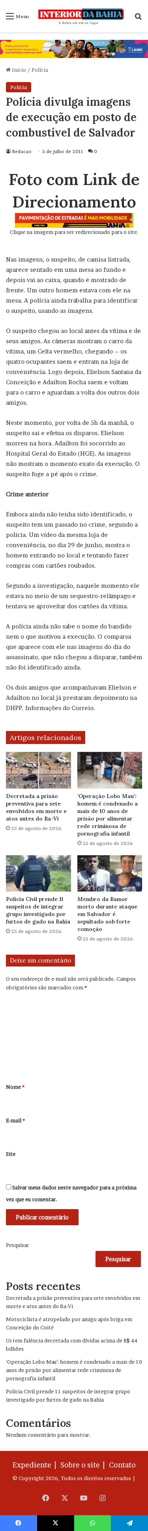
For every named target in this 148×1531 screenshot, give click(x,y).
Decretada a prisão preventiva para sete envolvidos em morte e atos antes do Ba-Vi (36, 807)
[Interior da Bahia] (81, 16)
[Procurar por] (138, 19)
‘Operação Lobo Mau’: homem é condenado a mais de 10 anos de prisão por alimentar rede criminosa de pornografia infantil (107, 815)
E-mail (15, 1120)
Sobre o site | (84, 1465)
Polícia (40, 70)
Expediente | (36, 1465)
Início (18, 70)
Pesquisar (17, 1245)
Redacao (22, 151)
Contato (122, 1465)
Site (10, 1154)
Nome (15, 1087)
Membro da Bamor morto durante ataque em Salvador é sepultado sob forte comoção (107, 914)
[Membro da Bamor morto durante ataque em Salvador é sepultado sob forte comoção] (109, 873)
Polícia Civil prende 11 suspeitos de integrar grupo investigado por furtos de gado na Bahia (38, 910)
